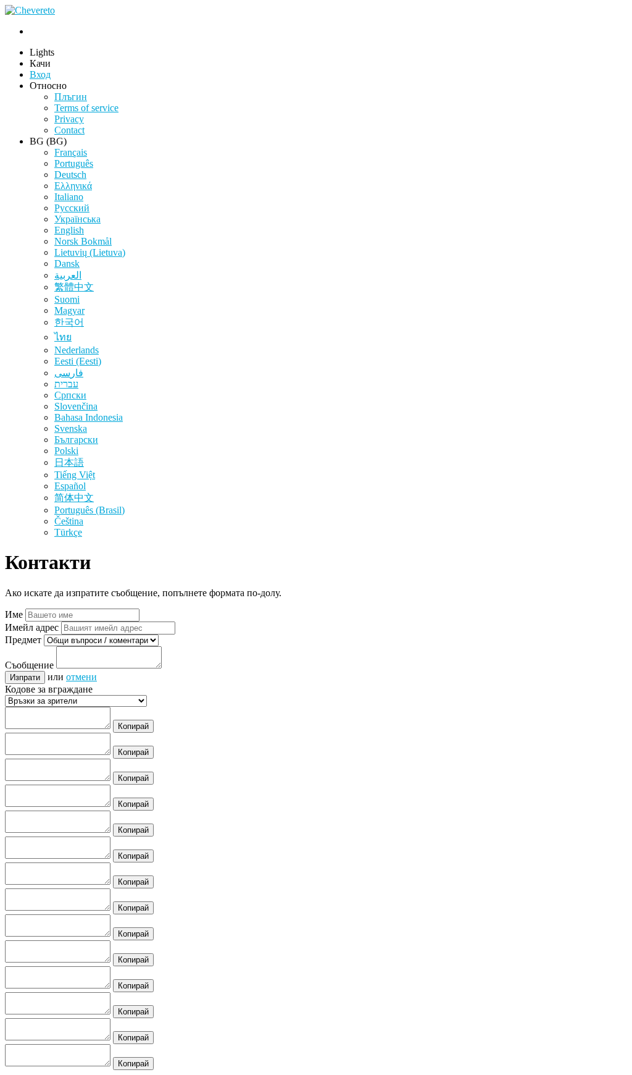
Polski (66, 450)
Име (14, 614)
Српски (70, 395)
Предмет (23, 639)
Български (76, 439)
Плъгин (70, 96)
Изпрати (25, 677)
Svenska (70, 428)
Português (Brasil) (89, 510)
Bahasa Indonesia (88, 417)
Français (70, 152)
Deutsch (70, 174)
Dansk (67, 263)
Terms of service (86, 108)
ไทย (63, 337)
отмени (81, 677)
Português (73, 163)
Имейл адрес (32, 627)
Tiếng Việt (74, 475)
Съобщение (29, 665)
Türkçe (68, 532)
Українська (77, 219)
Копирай (133, 726)
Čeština (68, 521)
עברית (66, 384)
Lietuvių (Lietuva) (89, 252)
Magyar (69, 310)
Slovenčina (76, 406)
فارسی (68, 373)
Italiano (68, 197)
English (69, 230)
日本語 (69, 462)
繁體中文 (74, 287)
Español (70, 486)
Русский (71, 208)
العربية (67, 275)
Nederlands (76, 350)
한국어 (69, 322)
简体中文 (74, 497)
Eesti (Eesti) (77, 361)
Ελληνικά (73, 185)
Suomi (67, 299)
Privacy (69, 119)
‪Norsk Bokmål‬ (83, 241)
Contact (69, 130)
